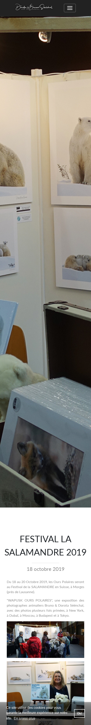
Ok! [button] (79, 713)
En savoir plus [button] (24, 718)
